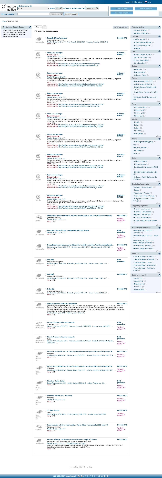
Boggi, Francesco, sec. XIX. (56, 383)
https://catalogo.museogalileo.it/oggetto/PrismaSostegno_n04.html (81, 145)
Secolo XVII (138, 278)
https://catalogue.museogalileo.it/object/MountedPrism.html (78, 65)
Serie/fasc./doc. (139, 63)
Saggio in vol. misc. (141, 57)
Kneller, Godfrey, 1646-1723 (77, 414)
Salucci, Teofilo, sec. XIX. (96, 383)
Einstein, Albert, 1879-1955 (56, 263)
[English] (146, 2)
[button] (59, 8)
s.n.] (135, 144)
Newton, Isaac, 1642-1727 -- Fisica (146, 236)
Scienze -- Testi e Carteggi (143, 187)
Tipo (133, 51)
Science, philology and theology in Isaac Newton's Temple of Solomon (72, 440)
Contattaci (138, 2)
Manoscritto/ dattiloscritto (142, 42)
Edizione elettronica (141, 33)
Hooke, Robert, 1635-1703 (143, 248)
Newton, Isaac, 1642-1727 (56, 42)
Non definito (138, 134)
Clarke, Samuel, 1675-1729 (100, 247)
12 (102, 476)
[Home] (9, 7)
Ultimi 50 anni (139, 110)
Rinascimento (139, 284)
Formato (135, 36)
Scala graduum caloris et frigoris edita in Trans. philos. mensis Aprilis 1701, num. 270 (77, 425)
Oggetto (137, 48)
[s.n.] (135, 153)
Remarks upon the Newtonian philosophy (62, 304)
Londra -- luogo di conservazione (145, 220)
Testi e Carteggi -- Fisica (142, 262)
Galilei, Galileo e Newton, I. (143, 246)
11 (99, 476)
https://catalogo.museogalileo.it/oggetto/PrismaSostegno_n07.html (81, 206)
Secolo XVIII (138, 281)
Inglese (136, 122)
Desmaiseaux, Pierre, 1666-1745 (58, 247)
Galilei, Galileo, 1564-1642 (56, 355)
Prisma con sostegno (55, 53)
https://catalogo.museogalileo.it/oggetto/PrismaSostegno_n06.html (81, 186)
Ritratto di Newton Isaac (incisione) (59, 396)
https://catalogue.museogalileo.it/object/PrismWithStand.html (78, 106)
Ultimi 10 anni (139, 113)
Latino (136, 125)
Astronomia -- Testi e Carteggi (144, 196)
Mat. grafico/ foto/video (142, 45)
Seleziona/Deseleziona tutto (47, 31)
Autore (134, 78)
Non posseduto (139, 72)
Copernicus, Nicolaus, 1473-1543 (145, 92)
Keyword (135, 253)
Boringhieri (138, 150)
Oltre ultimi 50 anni (140, 107)
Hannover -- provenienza (142, 212)
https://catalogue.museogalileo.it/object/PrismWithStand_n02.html (80, 147)
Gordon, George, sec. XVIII (56, 313)
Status (134, 66)
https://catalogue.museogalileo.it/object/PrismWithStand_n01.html (80, 127)
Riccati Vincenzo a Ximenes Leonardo (60, 322)
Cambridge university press (143, 142)
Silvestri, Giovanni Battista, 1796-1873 (100, 355)
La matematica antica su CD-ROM (146, 167)
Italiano (136, 128)
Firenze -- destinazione (142, 209)
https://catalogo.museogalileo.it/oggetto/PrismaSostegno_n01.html (81, 84)
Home (127, 2)
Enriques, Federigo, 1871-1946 (97, 42)
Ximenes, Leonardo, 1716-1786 (80, 326)
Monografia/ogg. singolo (142, 54)
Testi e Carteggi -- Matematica (144, 265)
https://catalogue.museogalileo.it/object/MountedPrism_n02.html (80, 188)
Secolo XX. (138, 287)
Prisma (136, 190)
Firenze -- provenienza (142, 217)
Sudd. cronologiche (139, 275)
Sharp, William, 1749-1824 (56, 414)
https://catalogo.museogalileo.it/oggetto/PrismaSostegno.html (79, 64)
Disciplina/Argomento (140, 184)
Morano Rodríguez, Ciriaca (76, 443)
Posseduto (138, 69)
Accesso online (138, 27)
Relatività (50, 260)
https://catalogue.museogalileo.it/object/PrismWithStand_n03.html (80, 167)
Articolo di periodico (141, 60)
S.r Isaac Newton (53, 410)
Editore (134, 139)
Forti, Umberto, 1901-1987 (76, 42)
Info (132, 2)
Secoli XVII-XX (139, 290)
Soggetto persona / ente (141, 227)
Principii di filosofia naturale (57, 38)
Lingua (134, 119)
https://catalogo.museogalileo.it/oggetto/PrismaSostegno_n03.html (81, 125)
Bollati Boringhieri (140, 147)
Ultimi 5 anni (138, 116)
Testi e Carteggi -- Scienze (143, 256)
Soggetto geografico (140, 206)
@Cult (81, 467)
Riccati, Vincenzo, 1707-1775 (57, 326)
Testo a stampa (139, 39)
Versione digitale (120, 220)
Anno (134, 104)
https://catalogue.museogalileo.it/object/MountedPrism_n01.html (80, 86)
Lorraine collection (140, 164)
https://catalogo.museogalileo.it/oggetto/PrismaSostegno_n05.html (81, 165)
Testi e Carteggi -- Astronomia (144, 259)
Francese (137, 131)
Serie (134, 158)
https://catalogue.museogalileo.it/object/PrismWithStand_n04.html (80, 208)
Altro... (158, 101)
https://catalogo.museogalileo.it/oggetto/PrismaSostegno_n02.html (81, 104)
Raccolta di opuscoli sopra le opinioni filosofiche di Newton (68, 230)
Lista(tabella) (119, 27)
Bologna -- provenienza (142, 215)
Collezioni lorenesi (140, 161)
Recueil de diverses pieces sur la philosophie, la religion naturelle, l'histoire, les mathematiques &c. (82, 245)
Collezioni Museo (140, 75)
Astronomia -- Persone (142, 193)
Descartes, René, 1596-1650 (77, 263)
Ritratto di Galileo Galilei (55, 381)
